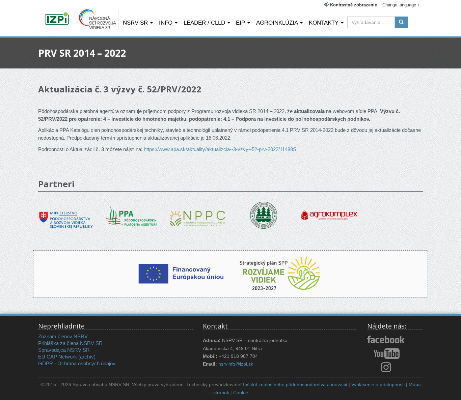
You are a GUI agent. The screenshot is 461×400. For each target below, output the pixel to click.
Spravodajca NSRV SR (64, 350)
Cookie (240, 392)
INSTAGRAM (386, 367)
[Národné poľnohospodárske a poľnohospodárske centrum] (197, 213)
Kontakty (324, 23)
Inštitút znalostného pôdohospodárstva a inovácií (295, 384)
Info (166, 23)
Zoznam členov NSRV (63, 336)
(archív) (87, 357)
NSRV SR (136, 23)
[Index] (58, 19)
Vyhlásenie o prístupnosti (378, 384)
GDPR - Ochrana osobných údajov (76, 363)
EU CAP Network (57, 357)
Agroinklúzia (277, 23)
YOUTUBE (386, 353)
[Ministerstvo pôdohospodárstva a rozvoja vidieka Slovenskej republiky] (66, 215)
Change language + (401, 4)
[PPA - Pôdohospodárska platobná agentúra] (132, 215)
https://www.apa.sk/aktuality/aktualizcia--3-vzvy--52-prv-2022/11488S (220, 149)
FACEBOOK (386, 340)
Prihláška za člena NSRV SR (70, 343)
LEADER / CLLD (205, 23)
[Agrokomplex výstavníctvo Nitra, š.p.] (329, 210)
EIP (241, 23)
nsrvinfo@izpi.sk (235, 364)
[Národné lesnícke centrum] (263, 215)
